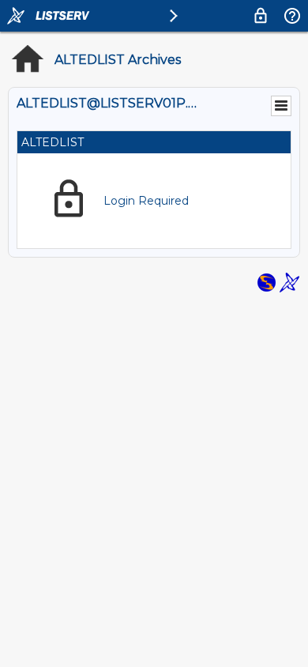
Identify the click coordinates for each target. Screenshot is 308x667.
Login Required (146, 201)
